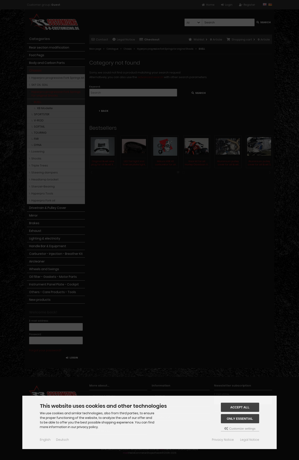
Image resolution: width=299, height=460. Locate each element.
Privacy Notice (223, 439)
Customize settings (241, 428)
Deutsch (62, 439)
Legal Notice (249, 439)
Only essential (240, 418)
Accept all (240, 407)
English (45, 439)
